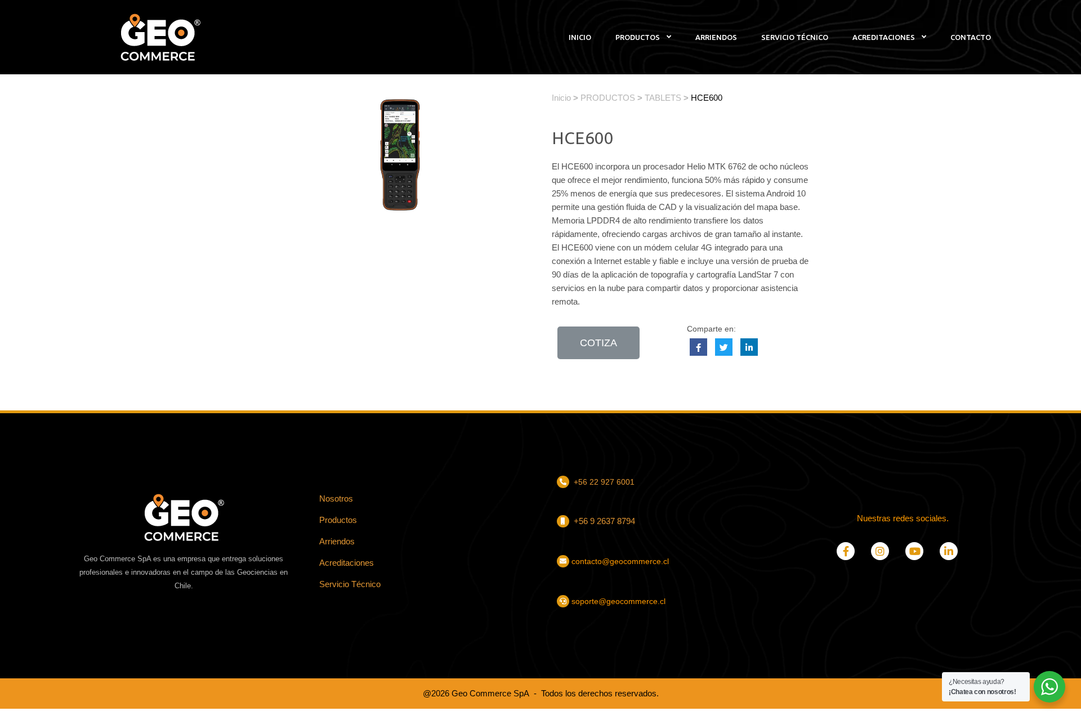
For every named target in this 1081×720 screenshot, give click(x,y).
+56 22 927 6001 (604, 481)
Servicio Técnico (350, 584)
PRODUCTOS (607, 97)
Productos (338, 520)
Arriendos (337, 541)
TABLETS (663, 97)
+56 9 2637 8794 (603, 521)
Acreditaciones (346, 562)
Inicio (561, 97)
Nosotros (336, 498)
